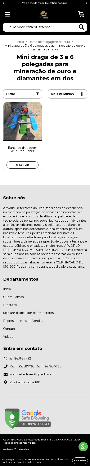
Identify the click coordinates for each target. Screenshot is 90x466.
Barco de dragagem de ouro (49, 42)
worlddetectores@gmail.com (30, 374)
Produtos (10, 305)
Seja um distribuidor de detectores (28, 313)
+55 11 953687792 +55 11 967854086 (35, 366)
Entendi (80, 460)
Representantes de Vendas (23, 321)
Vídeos (8, 337)
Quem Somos (13, 297)
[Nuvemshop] (16, 449)
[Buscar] (81, 27)
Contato (9, 329)
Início (20, 42)
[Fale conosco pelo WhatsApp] (83, 446)
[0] (81, 15)
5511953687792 (20, 358)
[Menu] (8, 14)
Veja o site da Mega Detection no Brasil (45, 2)
